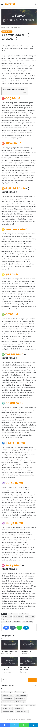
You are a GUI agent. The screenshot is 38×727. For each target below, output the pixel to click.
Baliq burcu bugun (13, 614)
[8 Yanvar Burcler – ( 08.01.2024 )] (9, 661)
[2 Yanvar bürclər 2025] (28, 645)
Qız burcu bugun (7, 708)
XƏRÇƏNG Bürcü (14, 229)
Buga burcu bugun (24, 614)
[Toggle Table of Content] (23, 92)
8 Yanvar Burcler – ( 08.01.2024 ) (8, 669)
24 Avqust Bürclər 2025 (9, 651)
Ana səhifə (6, 27)
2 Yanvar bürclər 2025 (27, 651)
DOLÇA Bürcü (12, 523)
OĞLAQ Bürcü (12, 483)
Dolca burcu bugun (7, 616)
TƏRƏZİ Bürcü (12, 354)
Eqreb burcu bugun (30, 616)
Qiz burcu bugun (29, 619)
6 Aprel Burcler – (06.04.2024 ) (25, 669)
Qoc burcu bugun (6, 621)
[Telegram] (26, 628)
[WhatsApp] (19, 628)
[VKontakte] (13, 628)
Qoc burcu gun (19, 705)
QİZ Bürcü (9, 314)
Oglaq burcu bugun (7, 619)
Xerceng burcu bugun (21, 711)
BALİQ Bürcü (11, 565)
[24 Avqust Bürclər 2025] (9, 645)
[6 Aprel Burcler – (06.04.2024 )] (28, 661)
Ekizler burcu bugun (18, 616)
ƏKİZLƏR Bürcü (13, 188)
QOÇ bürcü (10, 98)
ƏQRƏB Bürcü (12, 403)
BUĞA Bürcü (11, 143)
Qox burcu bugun (30, 705)
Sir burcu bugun (16, 621)
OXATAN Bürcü (13, 443)
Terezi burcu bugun (27, 621)
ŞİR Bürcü (9, 274)
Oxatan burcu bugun (19, 619)
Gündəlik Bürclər (16, 27)
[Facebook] (6, 628)
